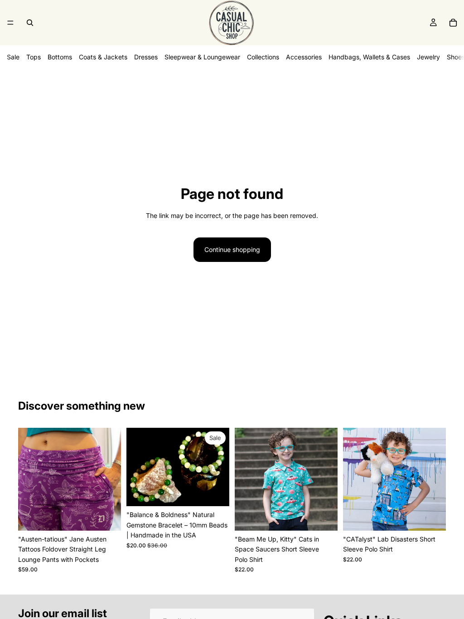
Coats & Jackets (103, 57)
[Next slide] (111, 479)
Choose (114, 516)
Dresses (146, 57)
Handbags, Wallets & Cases (369, 57)
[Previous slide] (28, 479)
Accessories (304, 57)
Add (222, 492)
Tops (33, 57)
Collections (263, 57)
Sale (13, 57)
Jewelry (428, 57)
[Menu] (10, 22)
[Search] (30, 23)
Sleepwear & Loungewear (202, 57)
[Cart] (453, 23)
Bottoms (60, 57)
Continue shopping (232, 249)
